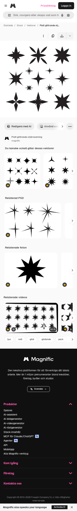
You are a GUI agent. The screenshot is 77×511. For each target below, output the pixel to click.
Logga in (66, 5)
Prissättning (48, 5)
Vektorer (31, 25)
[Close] (72, 507)
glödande (46, 339)
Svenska (38, 388)
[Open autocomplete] (8, 15)
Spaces (8, 410)
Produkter (10, 404)
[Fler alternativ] (43, 35)
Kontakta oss (12, 483)
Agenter (10, 440)
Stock (20, 25)
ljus (9, 339)
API (6, 445)
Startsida (8, 25)
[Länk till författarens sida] (7, 139)
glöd (32, 339)
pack (60, 339)
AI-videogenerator (14, 423)
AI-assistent (10, 414)
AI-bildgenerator (13, 418)
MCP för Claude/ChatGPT (21, 436)
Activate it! (59, 507)
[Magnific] (38, 360)
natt (20, 339)
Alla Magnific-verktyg (16, 453)
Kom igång (11, 463)
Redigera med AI (21, 126)
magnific (15, 140)
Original (23, 47)
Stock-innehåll (12, 432)
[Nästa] (62, 126)
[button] (38, 389)
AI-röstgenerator (13, 427)
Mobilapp (9, 449)
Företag (9, 473)
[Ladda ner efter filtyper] (69, 35)
